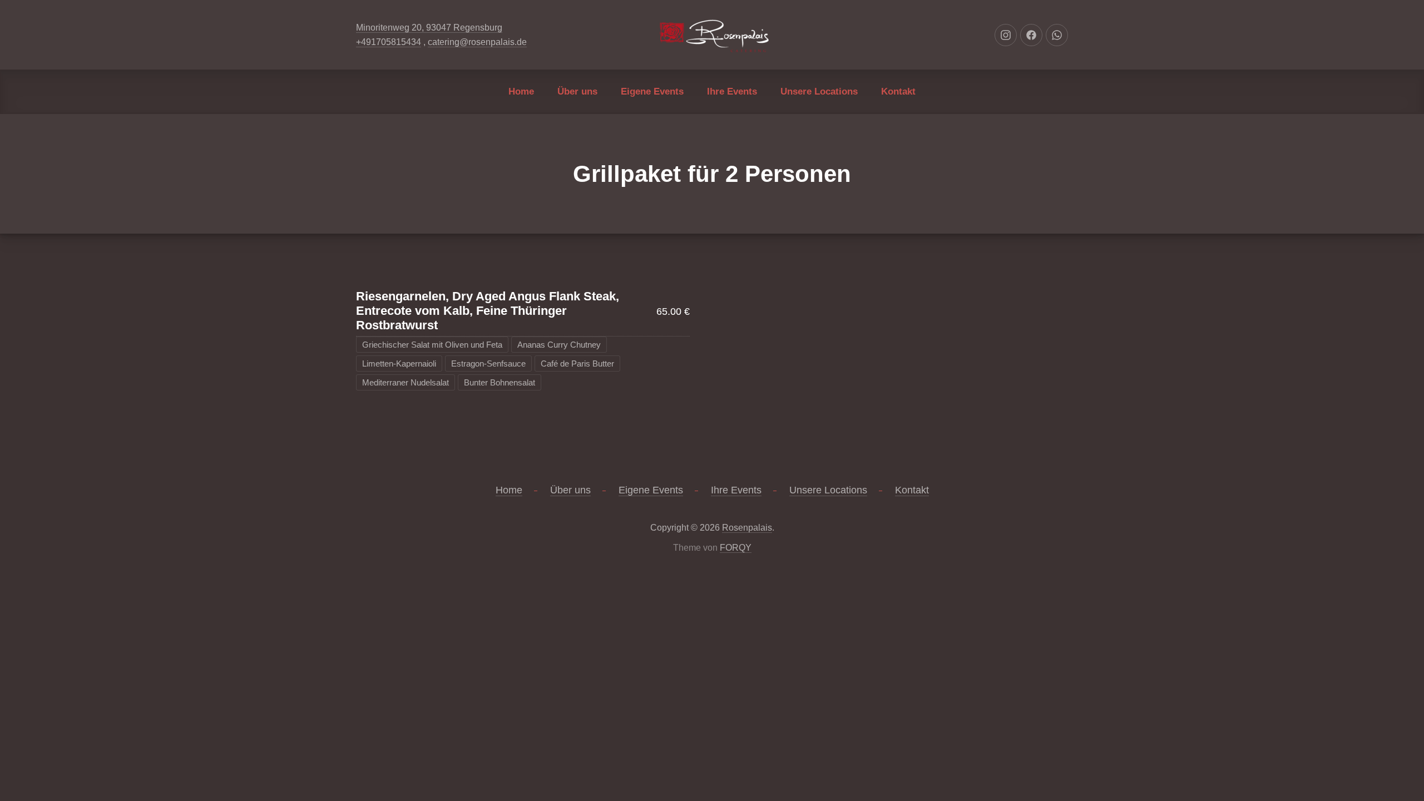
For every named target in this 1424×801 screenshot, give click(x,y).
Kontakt (898, 91)
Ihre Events (732, 91)
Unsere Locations (819, 91)
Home (521, 91)
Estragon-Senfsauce (488, 363)
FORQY (735, 547)
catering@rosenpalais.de (477, 42)
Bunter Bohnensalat (499, 382)
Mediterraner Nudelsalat (405, 382)
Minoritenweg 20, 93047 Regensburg (429, 27)
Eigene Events (652, 91)
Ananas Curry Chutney (559, 344)
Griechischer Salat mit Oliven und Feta (432, 344)
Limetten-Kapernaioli (399, 363)
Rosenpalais (747, 527)
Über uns (577, 91)
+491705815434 (388, 42)
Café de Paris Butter (577, 363)
